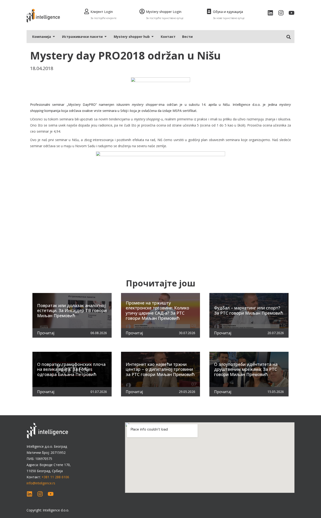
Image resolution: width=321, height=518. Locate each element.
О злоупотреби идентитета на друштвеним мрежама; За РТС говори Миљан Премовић (246, 369)
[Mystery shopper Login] (142, 11)
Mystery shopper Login (163, 11)
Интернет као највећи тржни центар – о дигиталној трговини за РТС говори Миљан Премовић (160, 369)
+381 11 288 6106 (55, 477)
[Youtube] (291, 13)
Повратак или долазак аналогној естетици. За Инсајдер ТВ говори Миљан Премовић (72, 310)
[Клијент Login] (86, 11)
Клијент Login (101, 11)
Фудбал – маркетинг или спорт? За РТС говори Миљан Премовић (248, 310)
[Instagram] (281, 13)
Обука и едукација (228, 11)
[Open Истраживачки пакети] (105, 36)
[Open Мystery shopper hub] (152, 36)
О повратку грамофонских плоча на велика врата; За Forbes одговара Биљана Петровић (71, 369)
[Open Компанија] (53, 36)
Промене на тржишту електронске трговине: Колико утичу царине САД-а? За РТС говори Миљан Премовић (157, 310)
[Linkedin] (270, 13)
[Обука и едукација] (209, 11)
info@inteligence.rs (41, 483)
